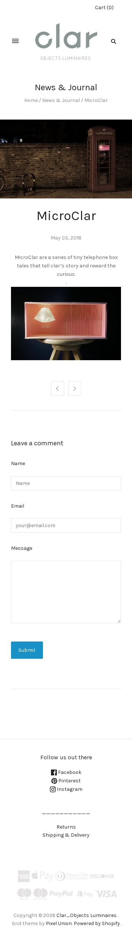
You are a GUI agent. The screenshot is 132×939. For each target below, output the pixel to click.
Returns (66, 827)
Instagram (69, 789)
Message (21, 548)
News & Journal (61, 100)
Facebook (69, 772)
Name (18, 463)
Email (17, 506)
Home (31, 100)
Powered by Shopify (97, 923)
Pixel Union (59, 923)
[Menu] (15, 41)
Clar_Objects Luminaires (86, 915)
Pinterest (69, 781)
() (104, 7)
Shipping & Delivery (66, 835)
